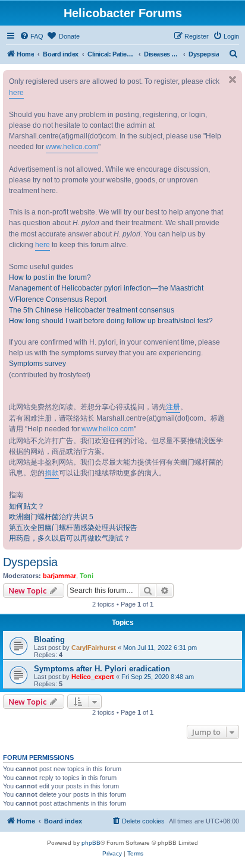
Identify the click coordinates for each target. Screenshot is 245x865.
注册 (173, 407)
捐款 (52, 473)
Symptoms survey (37, 363)
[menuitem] (31, 36)
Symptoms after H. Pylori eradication (102, 668)
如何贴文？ (27, 506)
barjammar (59, 575)
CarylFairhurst (93, 647)
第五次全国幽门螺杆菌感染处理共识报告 (73, 527)
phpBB (90, 842)
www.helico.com (72, 147)
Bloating (49, 639)
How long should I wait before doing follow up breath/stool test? (111, 321)
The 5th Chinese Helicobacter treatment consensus (91, 310)
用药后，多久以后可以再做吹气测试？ (69, 538)
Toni (86, 575)
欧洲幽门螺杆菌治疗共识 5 (51, 517)
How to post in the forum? (50, 277)
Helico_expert (92, 676)
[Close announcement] (232, 79)
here (16, 93)
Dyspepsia (30, 562)
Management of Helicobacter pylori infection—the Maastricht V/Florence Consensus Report (106, 293)
